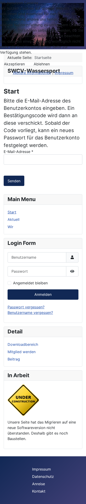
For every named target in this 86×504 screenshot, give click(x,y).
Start (12, 212)
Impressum (41, 469)
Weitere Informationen (32, 72)
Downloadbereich (23, 344)
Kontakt (38, 491)
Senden (14, 181)
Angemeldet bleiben (30, 283)
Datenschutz (43, 476)
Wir (10, 226)
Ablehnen (42, 64)
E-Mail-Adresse (18, 151)
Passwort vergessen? (26, 307)
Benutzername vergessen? (30, 312)
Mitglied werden (22, 351)
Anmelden (43, 294)
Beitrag (14, 359)
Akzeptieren (14, 64)
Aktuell (13, 219)
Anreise (38, 484)
